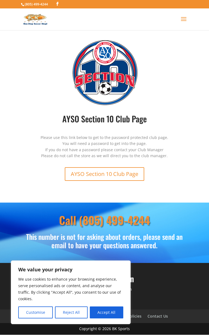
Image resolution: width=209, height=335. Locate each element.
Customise (35, 312)
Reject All (71, 312)
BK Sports (121, 328)
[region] (71, 292)
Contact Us (157, 316)
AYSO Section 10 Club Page (104, 174)
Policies (134, 316)
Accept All (106, 312)
